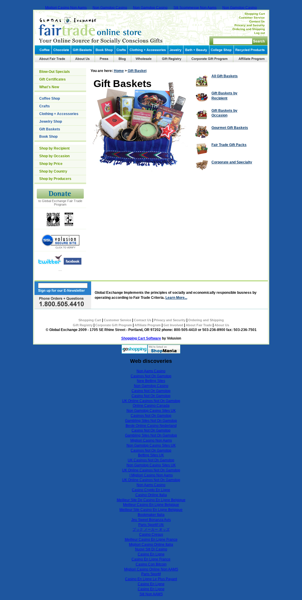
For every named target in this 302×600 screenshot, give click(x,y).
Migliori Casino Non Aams (66, 8)
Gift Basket (137, 71)
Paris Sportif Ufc (151, 525)
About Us (221, 325)
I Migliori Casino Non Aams (151, 475)
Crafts (44, 106)
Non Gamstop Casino (110, 8)
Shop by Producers (55, 179)
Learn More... (176, 298)
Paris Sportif (151, 574)
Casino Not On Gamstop (151, 391)
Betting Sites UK (151, 455)
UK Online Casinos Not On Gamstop (151, 401)
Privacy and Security (249, 25)
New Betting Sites (151, 381)
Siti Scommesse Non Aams (194, 8)
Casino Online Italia (151, 495)
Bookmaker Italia (151, 515)
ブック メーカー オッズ (151, 529)
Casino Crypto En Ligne (151, 490)
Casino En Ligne (151, 554)
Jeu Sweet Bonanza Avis (151, 520)
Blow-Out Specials (54, 72)
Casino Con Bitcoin (151, 564)
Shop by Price (51, 164)
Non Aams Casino (151, 371)
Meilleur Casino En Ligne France (151, 539)
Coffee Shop (49, 98)
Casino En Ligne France (151, 559)
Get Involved (173, 325)
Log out (259, 33)
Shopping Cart (254, 13)
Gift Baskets (49, 129)
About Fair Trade (199, 325)
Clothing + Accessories (58, 114)
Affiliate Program (147, 325)
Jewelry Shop (50, 121)
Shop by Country (53, 171)
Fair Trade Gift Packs (229, 145)
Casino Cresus (151, 534)
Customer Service (252, 17)
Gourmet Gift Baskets (229, 128)
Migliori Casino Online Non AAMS (151, 569)
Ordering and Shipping (248, 29)
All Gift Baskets (224, 76)
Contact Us (257, 21)
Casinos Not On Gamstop (151, 376)
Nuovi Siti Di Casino (151, 549)
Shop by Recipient (54, 148)
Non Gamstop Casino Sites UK (151, 411)
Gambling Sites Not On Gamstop (151, 421)
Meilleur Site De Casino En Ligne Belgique (151, 500)
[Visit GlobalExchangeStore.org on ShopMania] (163, 352)
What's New (49, 87)
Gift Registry (83, 325)
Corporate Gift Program (113, 325)
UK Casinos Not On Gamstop (151, 460)
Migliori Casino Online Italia (151, 544)
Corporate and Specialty (231, 162)
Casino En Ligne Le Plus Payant (151, 579)
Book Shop (48, 137)
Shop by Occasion (54, 156)
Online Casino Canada (151, 406)
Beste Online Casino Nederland (151, 426)
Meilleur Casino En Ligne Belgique (151, 505)
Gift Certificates (52, 79)
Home (119, 71)
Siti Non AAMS (151, 594)
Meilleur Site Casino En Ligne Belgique (151, 510)
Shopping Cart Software (141, 338)
